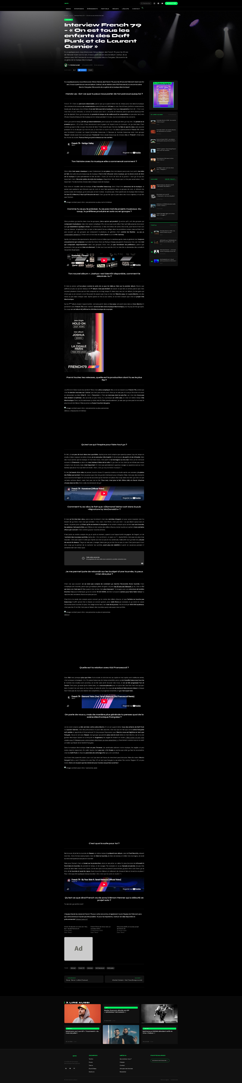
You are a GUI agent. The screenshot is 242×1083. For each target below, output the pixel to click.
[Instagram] (154, 3)
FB (70, 1068)
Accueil (66, 15)
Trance (91, 1065)
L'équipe (122, 1062)
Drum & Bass (92, 1068)
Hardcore (91, 1072)
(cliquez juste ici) (81, 919)
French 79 (81, 968)
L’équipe (125, 8)
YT (74, 1068)
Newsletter (171, 3)
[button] (66, 3)
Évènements (92, 8)
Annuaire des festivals (126, 1068)
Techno (91, 1059)
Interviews (79, 8)
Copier (90, 70)
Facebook (83, 70)
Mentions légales (165, 1079)
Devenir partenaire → (160, 1060)
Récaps (115, 8)
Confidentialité (174, 1079)
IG (65, 1068)
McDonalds (110, 968)
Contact (136, 8)
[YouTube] (162, 3)
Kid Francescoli (100, 968)
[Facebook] (158, 3)
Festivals (105, 8)
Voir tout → (170, 179)
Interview (90, 968)
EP (107, 1007)
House (71, 15)
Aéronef (73, 968)
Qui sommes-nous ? (126, 1059)
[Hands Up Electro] (66, 3)
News (68, 8)
